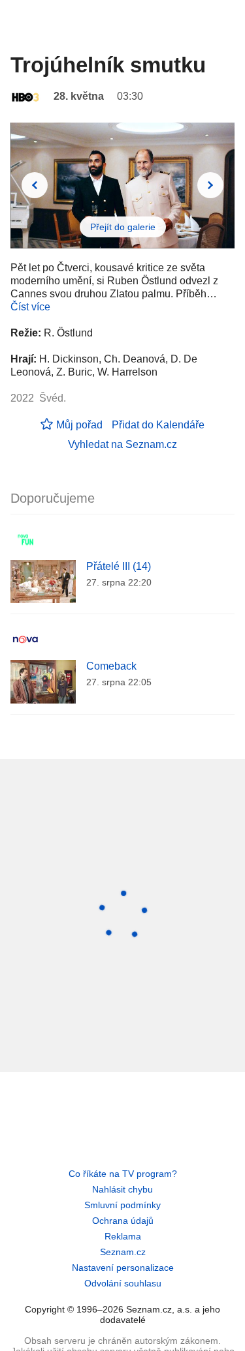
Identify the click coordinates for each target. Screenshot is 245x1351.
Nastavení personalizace (123, 1267)
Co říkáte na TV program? (123, 1173)
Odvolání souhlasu (122, 1283)
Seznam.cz (123, 1252)
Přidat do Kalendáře (158, 424)
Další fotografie (210, 185)
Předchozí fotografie (35, 185)
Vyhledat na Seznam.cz (122, 444)
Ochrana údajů (123, 1220)
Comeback (111, 666)
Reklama (123, 1236)
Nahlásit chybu (122, 1189)
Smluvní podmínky (122, 1205)
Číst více (30, 306)
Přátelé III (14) (118, 566)
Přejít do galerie (122, 227)
